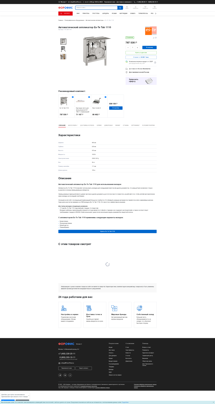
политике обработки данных (102, 387)
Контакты (128, 358)
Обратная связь (147, 361)
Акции (110, 347)
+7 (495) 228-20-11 (141, 2)
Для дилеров (112, 355)
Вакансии (145, 358)
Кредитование (113, 361)
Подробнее (125, 402)
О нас (127, 347)
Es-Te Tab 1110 (64, 108)
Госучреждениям (114, 364)
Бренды (111, 369)
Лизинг (111, 358)
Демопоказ (129, 361)
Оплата (111, 353)
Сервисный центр (147, 355)
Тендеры (111, 366)
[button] (63, 41)
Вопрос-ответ (146, 347)
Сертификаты (130, 350)
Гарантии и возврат (148, 353)
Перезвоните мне (109, 2)
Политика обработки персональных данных (145, 384)
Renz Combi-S (96, 108)
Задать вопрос (83, 368)
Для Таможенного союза (147, 364)
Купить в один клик (141, 52)
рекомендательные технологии (89, 386)
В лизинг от (141, 57)
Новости (128, 353)
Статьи (128, 355)
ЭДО (110, 372)
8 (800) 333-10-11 (153, 2)
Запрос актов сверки (115, 375)
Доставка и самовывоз (124, 2)
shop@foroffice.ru (75, 2)
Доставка (112, 350)
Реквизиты (145, 350)
